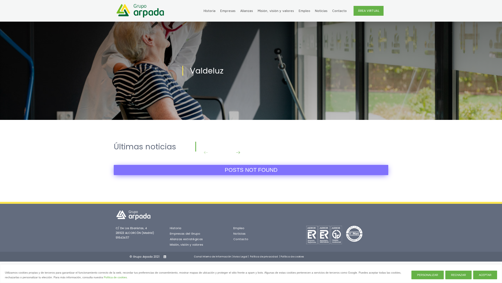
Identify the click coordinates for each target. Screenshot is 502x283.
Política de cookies (115, 277)
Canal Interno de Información (212, 256)
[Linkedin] (164, 256)
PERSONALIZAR (427, 275)
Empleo (304, 11)
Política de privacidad (264, 256)
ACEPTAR (485, 275)
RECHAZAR (458, 275)
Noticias (321, 11)
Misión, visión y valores (276, 11)
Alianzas (246, 11)
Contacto (339, 11)
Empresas (228, 11)
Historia (210, 11)
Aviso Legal (240, 256)
